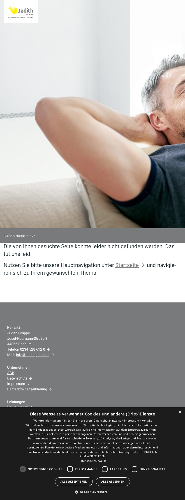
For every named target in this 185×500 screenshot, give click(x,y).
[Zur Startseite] (21, 11)
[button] (177, 11)
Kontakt (147, 420)
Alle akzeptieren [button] (73, 481)
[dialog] (92, 453)
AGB (10, 373)
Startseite (127, 265)
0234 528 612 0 (32, 349)
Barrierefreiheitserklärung (27, 389)
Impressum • (133, 420)
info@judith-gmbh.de (32, 355)
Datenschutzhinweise (93, 461)
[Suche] (158, 11)
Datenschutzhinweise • (108, 420)
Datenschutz (17, 378)
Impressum (16, 384)
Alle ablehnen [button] (113, 481)
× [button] (180, 412)
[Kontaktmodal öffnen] (167, 11)
